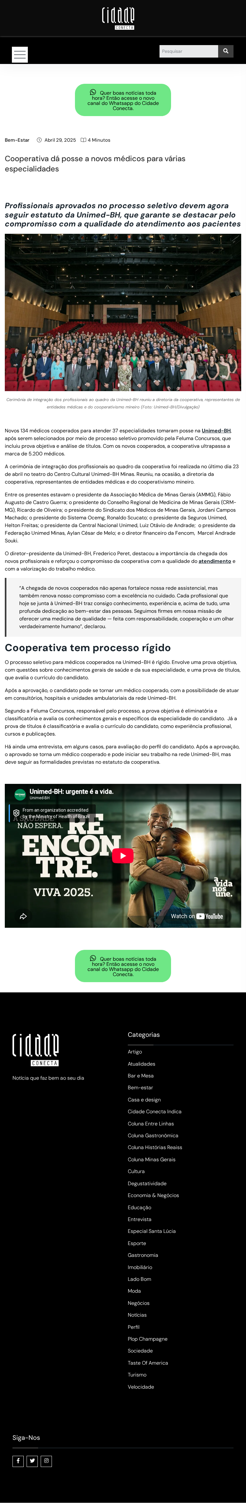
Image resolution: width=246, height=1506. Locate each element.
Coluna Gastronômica (153, 1135)
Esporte (137, 1243)
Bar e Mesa (141, 1075)
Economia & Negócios (153, 1195)
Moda (134, 1291)
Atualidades (141, 1064)
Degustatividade (147, 1183)
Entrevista (140, 1219)
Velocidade (141, 1387)
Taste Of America (148, 1363)
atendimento (215, 561)
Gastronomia (143, 1255)
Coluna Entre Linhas (151, 1123)
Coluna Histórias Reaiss (155, 1147)
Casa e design (144, 1099)
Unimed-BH (216, 430)
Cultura (136, 1171)
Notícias (137, 1315)
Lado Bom (139, 1279)
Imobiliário (140, 1267)
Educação (139, 1207)
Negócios (139, 1303)
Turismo (137, 1374)
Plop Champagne (148, 1339)
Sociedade (140, 1350)
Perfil (133, 1327)
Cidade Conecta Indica (155, 1111)
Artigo (135, 1051)
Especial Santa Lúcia (152, 1231)
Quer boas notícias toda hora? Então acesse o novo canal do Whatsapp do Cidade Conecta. (123, 101)
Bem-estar (17, 140)
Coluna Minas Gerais (152, 1159)
